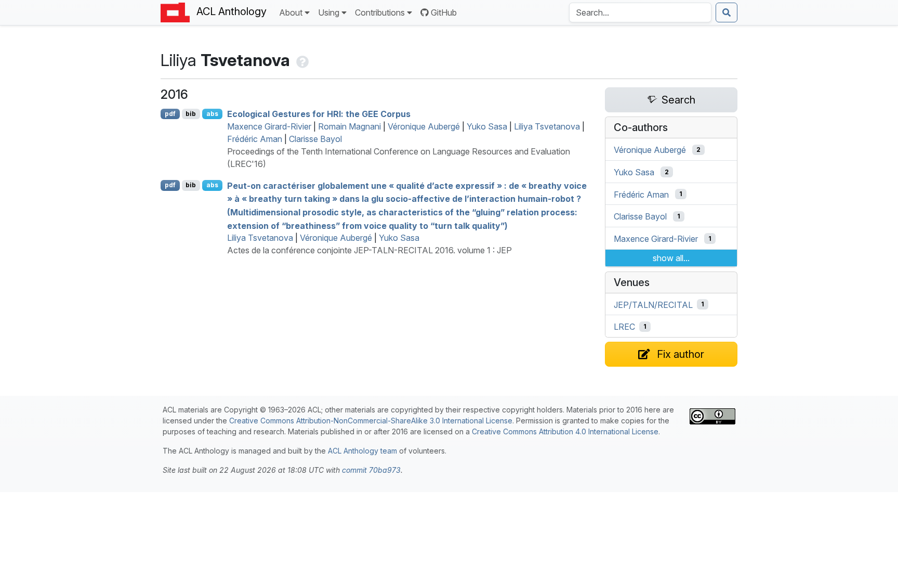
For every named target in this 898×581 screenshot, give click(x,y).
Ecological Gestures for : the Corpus (319, 114)
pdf (170, 114)
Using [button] (328, 12)
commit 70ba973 (371, 470)
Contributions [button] (380, 12)
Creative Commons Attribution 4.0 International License (565, 431)
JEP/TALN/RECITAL (653, 304)
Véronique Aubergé (424, 126)
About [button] (290, 12)
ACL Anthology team (362, 450)
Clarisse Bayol (315, 139)
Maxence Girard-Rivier (269, 126)
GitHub (444, 12)
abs (212, 114)
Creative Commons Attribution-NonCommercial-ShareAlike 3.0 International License (370, 420)
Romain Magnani (349, 126)
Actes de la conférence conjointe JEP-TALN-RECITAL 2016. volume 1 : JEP (369, 250)
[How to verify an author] (301, 60)
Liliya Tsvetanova (547, 126)
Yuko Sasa (487, 126)
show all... (671, 258)
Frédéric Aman (254, 139)
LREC (624, 326)
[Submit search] (726, 12)
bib (191, 114)
